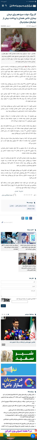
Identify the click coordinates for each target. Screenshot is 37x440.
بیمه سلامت (31, 206)
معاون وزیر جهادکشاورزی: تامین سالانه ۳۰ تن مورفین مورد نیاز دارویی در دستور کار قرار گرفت (17, 398)
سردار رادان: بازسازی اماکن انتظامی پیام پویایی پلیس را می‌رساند (19, 413)
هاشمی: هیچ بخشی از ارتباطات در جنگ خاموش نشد (22, 342)
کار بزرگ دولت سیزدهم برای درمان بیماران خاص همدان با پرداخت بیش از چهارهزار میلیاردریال (19, 18)
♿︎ (33, 435)
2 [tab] (6, 314)
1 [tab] (8, 314)
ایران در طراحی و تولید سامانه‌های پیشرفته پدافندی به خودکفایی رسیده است (18, 420)
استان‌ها (21, 191)
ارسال (3, 306)
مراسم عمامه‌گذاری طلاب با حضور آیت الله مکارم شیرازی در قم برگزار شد (18, 406)
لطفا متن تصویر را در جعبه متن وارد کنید (26, 299)
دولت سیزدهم (31, 209)
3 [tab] (4, 314)
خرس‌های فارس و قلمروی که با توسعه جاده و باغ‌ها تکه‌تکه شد (19, 424)
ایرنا (21, 6)
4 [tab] (2, 314)
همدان (16, 191)
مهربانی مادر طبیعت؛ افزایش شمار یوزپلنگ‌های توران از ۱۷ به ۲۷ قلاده (17, 426)
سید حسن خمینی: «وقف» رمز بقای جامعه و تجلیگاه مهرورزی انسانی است (17, 402)
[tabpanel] (18, 331)
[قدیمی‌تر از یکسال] (27, 238)
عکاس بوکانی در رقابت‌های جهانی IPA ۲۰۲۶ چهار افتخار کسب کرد (18, 395)
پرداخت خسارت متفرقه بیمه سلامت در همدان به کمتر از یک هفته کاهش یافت (28, 268)
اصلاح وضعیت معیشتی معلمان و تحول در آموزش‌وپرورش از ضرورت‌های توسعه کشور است (20, 416)
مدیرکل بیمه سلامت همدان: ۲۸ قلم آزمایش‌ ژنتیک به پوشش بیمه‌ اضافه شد (10, 247)
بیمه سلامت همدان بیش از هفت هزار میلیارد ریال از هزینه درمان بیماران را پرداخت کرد (28, 247)
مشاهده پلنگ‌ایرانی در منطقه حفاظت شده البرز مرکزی (21, 410)
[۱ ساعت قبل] (18, 328)
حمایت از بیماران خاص (21, 206)
